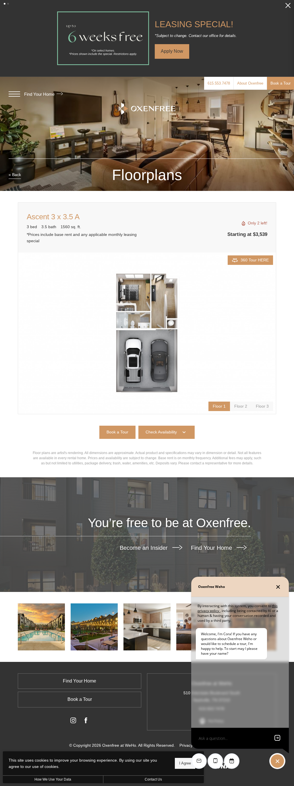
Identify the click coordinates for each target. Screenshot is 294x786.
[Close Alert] (288, 7)
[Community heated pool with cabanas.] (41, 626)
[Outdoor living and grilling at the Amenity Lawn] (94, 626)
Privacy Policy (191, 745)
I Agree (185, 763)
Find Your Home (40, 94)
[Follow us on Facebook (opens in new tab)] (86, 721)
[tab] (241, 406)
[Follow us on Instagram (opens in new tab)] (73, 721)
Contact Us (153, 779)
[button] (4, 4)
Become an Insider (144, 548)
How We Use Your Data (52, 779)
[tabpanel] (147, 333)
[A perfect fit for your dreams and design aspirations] (147, 626)
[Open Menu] (14, 94)
